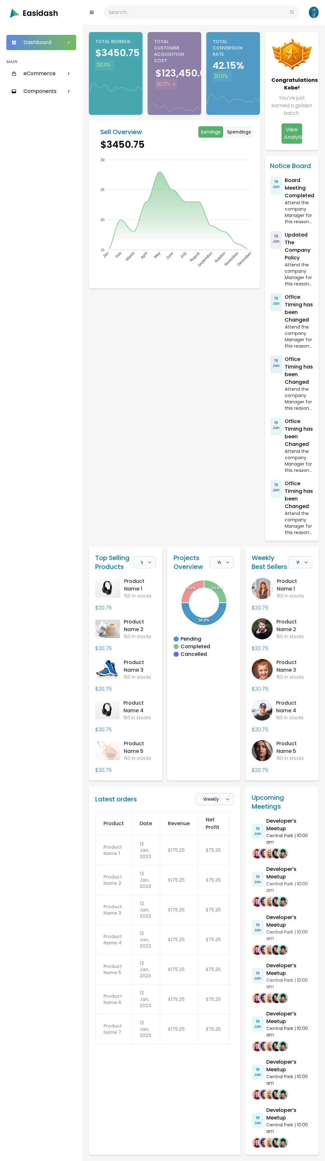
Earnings (211, 132)
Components (39, 91)
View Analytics (293, 133)
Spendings (239, 132)
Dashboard (37, 42)
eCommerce (39, 73)
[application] (174, 213)
